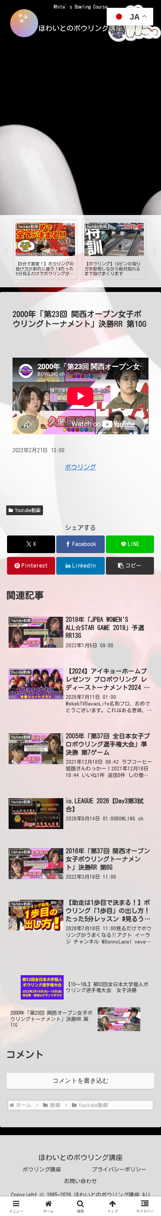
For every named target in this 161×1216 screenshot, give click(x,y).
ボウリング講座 (42, 1169)
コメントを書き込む (80, 1080)
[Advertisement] (80, 130)
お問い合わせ (80, 1181)
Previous (6, 251)
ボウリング (80, 467)
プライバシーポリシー (119, 1169)
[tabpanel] (45, 250)
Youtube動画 (28, 510)
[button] (130, 566)
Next (155, 251)
